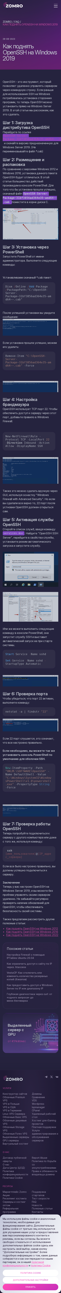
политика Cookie (40, 1265)
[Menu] (55, 6)
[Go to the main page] (13, 5)
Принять (30, 1287)
